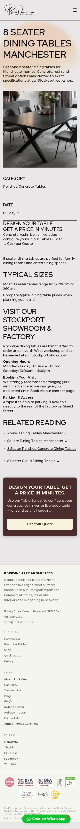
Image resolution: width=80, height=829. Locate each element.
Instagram (11, 741)
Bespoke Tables (15, 644)
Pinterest (10, 753)
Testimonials (13, 690)
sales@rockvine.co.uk (18, 622)
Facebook (11, 758)
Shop (7, 650)
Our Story (10, 684)
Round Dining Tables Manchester (35, 433)
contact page (63, 391)
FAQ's (8, 701)
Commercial (12, 639)
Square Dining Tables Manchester (35, 441)
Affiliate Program (15, 712)
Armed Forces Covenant (21, 723)
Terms (7, 818)
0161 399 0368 (13, 616)
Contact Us (11, 718)
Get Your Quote (40, 524)
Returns (19, 818)
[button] (74, 10)
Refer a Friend (14, 707)
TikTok (9, 747)
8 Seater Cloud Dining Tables (31, 461)
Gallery (8, 661)
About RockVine (15, 679)
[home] (19, 10)
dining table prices (46, 295)
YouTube (10, 764)
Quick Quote (13, 655)
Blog (7, 696)
